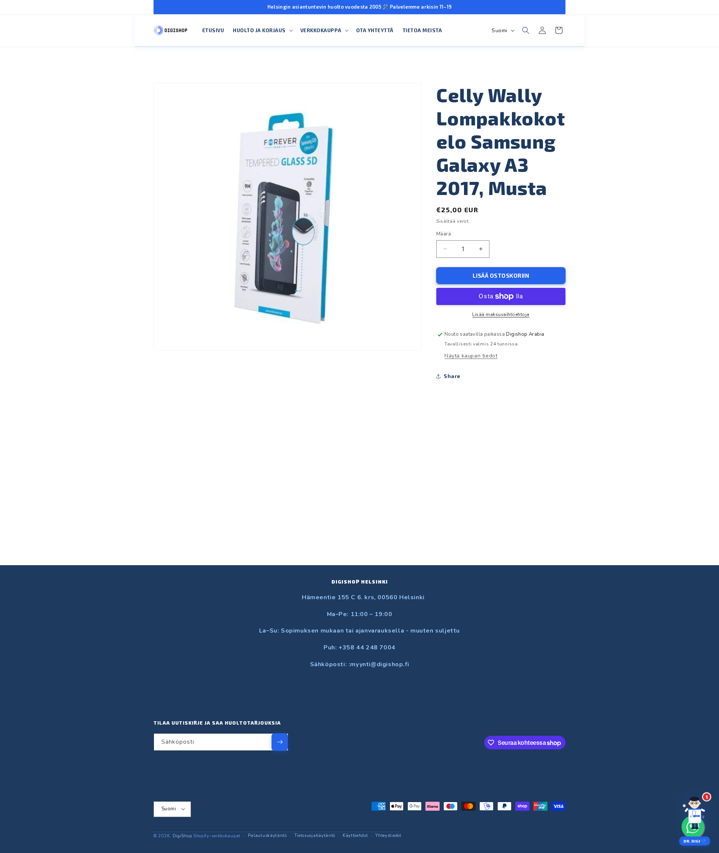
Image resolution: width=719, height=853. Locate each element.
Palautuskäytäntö (267, 835)
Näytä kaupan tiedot (471, 355)
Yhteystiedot (388, 835)
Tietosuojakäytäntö (315, 835)
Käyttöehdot (355, 835)
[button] (262, 30)
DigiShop (182, 835)
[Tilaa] (279, 742)
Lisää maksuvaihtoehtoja (501, 314)
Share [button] (452, 376)
